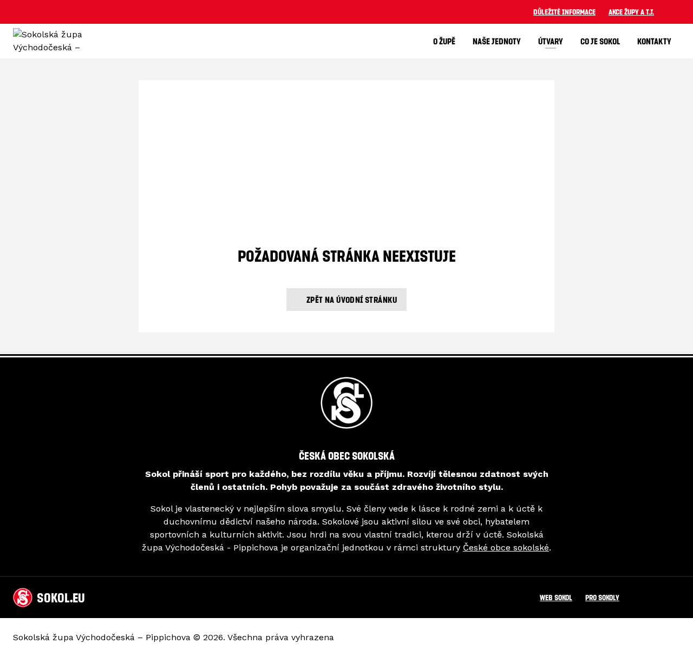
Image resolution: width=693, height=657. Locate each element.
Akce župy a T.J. (631, 11)
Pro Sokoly (602, 597)
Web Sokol (556, 597)
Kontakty (654, 41)
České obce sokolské (506, 547)
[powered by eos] (643, 637)
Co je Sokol (600, 41)
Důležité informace (564, 11)
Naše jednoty (497, 41)
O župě (444, 41)
